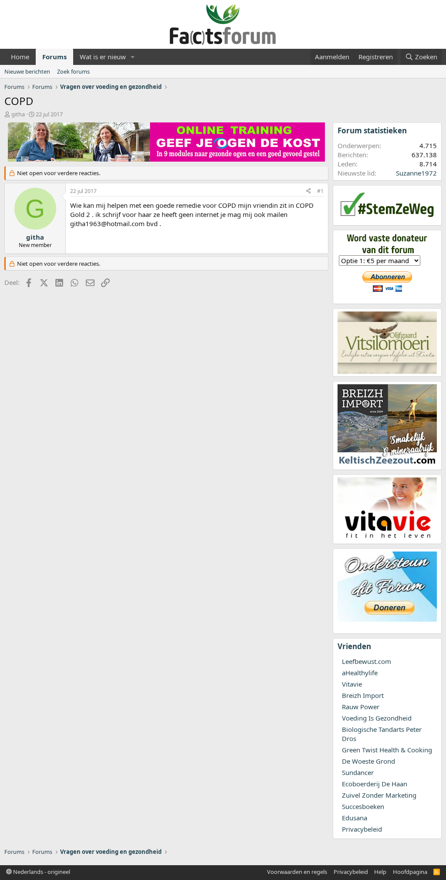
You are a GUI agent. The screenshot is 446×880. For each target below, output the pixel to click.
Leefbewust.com (366, 661)
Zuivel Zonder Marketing (379, 795)
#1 (320, 191)
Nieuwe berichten (27, 71)
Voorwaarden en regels (297, 872)
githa (18, 114)
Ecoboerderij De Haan (374, 783)
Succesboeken (363, 806)
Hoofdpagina (410, 872)
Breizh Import (363, 695)
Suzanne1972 (416, 173)
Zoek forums (73, 71)
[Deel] (308, 191)
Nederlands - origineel (41, 872)
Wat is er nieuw (103, 56)
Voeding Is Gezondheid (377, 718)
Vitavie (352, 684)
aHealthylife (360, 672)
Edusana (354, 817)
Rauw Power (360, 706)
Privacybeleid (362, 829)
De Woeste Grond (368, 761)
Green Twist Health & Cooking (387, 749)
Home (20, 56)
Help (380, 872)
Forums (54, 56)
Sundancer (358, 772)
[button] (133, 57)
